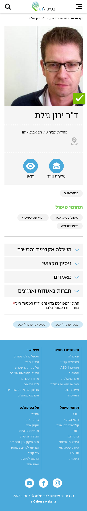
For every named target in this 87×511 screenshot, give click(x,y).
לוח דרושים (31, 384)
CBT (76, 414)
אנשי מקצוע (58, 18)
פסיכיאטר (71, 193)
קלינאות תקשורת (67, 425)
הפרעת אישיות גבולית (64, 384)
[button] (8, 6)
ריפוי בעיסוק (71, 419)
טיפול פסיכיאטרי (66, 217)
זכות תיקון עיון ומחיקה (24, 442)
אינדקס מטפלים (28, 395)
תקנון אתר (32, 425)
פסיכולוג (73, 356)
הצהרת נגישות (29, 436)
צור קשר (33, 453)
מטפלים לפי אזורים (26, 356)
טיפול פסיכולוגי (69, 447)
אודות (35, 414)
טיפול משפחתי (69, 442)
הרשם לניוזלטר (29, 458)
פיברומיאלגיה (70, 378)
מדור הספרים (30, 378)
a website (43, 501)
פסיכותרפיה (69, 225)
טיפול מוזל (32, 362)
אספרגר (74, 373)
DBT (75, 431)
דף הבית (77, 18)
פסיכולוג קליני (69, 362)
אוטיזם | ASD (69, 367)
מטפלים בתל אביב (67, 324)
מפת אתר (33, 464)
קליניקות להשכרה (27, 367)
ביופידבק (73, 436)
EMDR (74, 453)
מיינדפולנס (72, 390)
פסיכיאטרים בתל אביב (32, 324)
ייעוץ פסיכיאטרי (33, 217)
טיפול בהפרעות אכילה (24, 373)
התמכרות (73, 395)
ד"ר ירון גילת (37, 18)
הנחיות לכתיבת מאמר (24, 447)
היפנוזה (74, 458)
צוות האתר (32, 419)
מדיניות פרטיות (29, 431)
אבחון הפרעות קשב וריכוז (22, 390)
